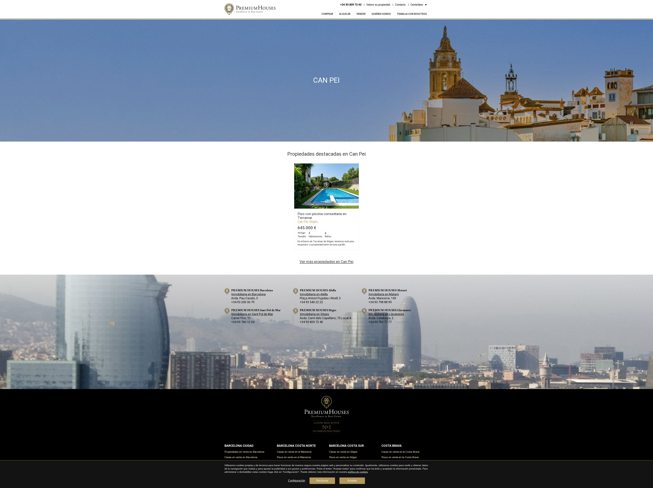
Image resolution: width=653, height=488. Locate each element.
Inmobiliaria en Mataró (384, 294)
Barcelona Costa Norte (296, 446)
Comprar (327, 14)
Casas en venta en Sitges (343, 452)
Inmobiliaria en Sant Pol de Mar (252, 314)
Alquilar (344, 14)
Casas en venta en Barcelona (240, 457)
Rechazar (322, 480)
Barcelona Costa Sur (346, 446)
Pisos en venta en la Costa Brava (400, 457)
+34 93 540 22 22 (311, 302)
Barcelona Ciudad (238, 446)
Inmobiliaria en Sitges (314, 314)
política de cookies (358, 472)
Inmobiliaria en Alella (314, 294)
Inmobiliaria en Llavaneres (386, 314)
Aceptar (352, 480)
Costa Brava (391, 446)
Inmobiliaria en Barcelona (248, 294)
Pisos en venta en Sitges (343, 457)
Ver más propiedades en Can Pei (327, 261)
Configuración (296, 480)
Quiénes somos (381, 14)
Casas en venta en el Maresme (294, 452)
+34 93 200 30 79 (242, 302)
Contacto (400, 5)
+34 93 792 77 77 (380, 322)
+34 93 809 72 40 (350, 5)
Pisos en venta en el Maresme (294, 457)
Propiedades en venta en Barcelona (244, 452)
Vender (361, 14)
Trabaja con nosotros (412, 14)
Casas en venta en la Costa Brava (400, 452)
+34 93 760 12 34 (242, 322)
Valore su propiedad (378, 5)
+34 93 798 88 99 (380, 302)
